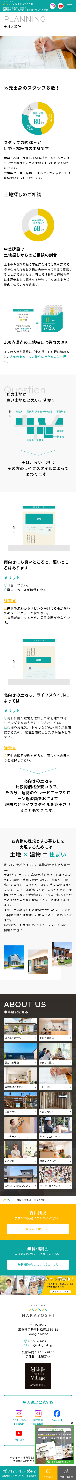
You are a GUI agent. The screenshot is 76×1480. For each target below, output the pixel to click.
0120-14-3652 (22, 1471)
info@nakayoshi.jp (40, 1345)
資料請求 (48, 1476)
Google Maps (38, 1334)
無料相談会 (66, 1476)
